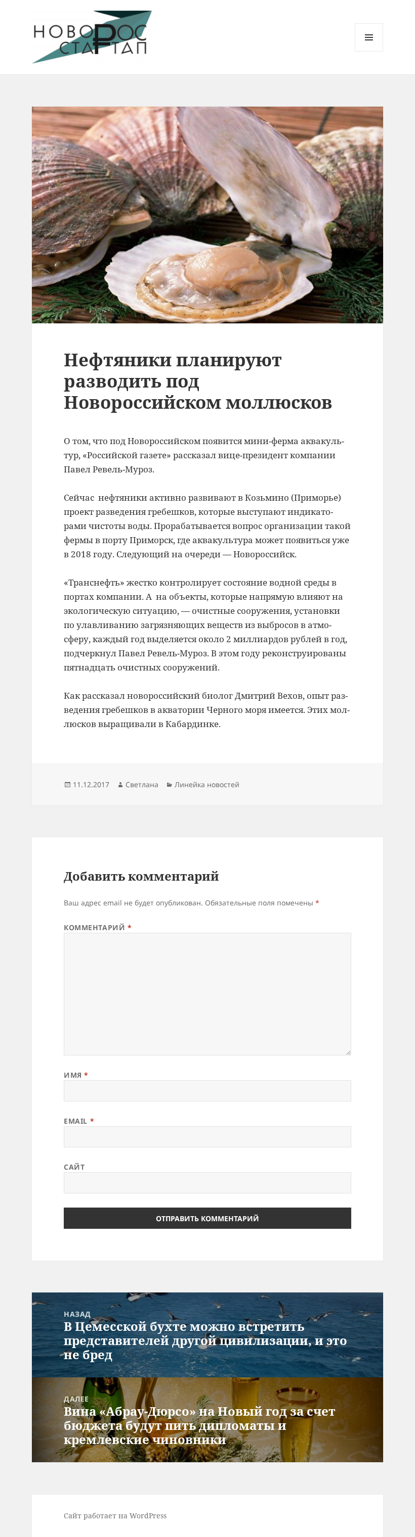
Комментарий (98, 927)
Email (79, 1121)
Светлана (142, 784)
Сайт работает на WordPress (115, 1515)
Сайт (74, 1167)
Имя (76, 1075)
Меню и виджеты (369, 51)
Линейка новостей (207, 784)
